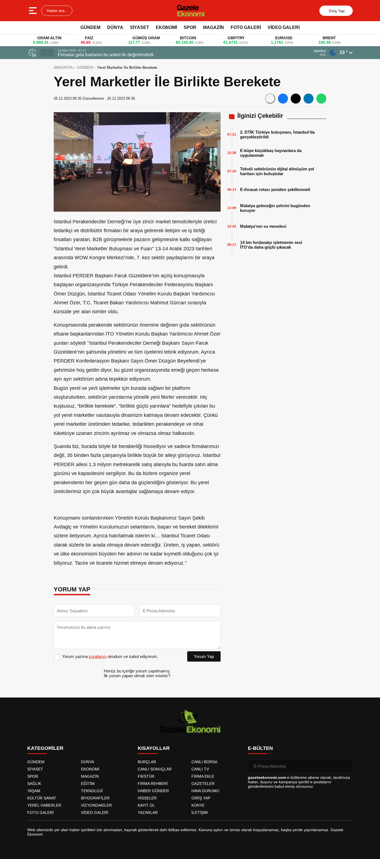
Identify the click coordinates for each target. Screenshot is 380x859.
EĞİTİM (88, 783)
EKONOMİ (166, 27)
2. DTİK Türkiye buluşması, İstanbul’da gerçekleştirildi (277, 134)
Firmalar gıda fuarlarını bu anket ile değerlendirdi (106, 54)
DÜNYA (115, 27)
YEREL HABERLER (44, 805)
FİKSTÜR (146, 776)
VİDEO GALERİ (284, 27)
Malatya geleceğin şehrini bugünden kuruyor (275, 208)
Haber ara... (57, 10)
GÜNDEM (90, 27)
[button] (43, 52)
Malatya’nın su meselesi (263, 226)
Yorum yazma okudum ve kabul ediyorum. (110, 656)
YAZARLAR (148, 812)
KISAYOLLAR (154, 748)
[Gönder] (346, 766)
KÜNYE (197, 805)
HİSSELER (147, 798)
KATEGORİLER (45, 748)
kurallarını (98, 656)
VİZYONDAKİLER (96, 805)
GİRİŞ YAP (200, 798)
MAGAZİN (213, 27)
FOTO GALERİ (246, 27)
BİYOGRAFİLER (95, 798)
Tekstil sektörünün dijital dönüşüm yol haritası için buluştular (277, 171)
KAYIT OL (146, 805)
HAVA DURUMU (205, 791)
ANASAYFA (63, 67)
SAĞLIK (34, 783)
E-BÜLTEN (260, 748)
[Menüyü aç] (33, 10)
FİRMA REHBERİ (153, 783)
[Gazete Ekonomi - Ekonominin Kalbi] (191, 10)
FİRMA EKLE (202, 776)
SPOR (190, 27)
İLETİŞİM (199, 812)
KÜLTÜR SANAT (41, 798)
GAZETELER (202, 783)
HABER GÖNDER (153, 791)
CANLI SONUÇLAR (155, 769)
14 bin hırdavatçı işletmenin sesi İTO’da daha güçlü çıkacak (271, 244)
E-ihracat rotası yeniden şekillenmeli (275, 189)
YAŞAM (33, 791)
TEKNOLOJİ (92, 791)
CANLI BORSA (204, 762)
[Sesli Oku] (270, 99)
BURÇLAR (147, 762)
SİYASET (139, 27)
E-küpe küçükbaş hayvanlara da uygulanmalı (271, 153)
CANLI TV (200, 769)
